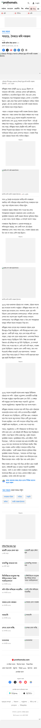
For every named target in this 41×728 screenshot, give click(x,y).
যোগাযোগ (14, 705)
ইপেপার (30, 668)
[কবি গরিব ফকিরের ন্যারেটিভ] (32, 593)
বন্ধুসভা (15, 668)
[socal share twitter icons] (8, 51)
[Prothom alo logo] (20, 660)
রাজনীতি (17, 9)
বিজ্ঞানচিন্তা (29, 664)
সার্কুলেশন (24, 702)
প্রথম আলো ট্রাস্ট (6, 668)
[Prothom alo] (10, 3)
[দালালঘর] (32, 644)
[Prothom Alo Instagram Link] (21, 682)
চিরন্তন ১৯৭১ (22, 668)
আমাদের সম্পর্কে (6, 702)
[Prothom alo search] (28, 3)
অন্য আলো (6, 31)
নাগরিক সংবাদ (11, 664)
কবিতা (6, 502)
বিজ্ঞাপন (16, 702)
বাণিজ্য (27, 9)
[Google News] (31, 682)
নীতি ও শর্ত (33, 702)
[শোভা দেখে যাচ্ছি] (32, 631)
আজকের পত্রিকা (8, 497)
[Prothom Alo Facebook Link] (11, 682)
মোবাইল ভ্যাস (20, 672)
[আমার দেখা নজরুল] (32, 606)
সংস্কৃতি (29, 497)
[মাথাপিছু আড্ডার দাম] (32, 567)
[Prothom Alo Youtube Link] (26, 682)
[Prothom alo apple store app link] (27, 693)
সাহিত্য (20, 497)
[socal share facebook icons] (4, 51)
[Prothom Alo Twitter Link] (16, 682)
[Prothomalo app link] (13, 693)
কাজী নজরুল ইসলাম (18, 502)
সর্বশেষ (4, 9)
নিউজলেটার (23, 705)
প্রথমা (35, 668)
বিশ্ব (22, 9)
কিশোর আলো (21, 664)
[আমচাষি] (32, 618)
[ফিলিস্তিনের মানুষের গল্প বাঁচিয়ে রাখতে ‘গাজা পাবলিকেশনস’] (32, 580)
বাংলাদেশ (10, 9)
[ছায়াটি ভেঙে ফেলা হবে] (32, 554)
